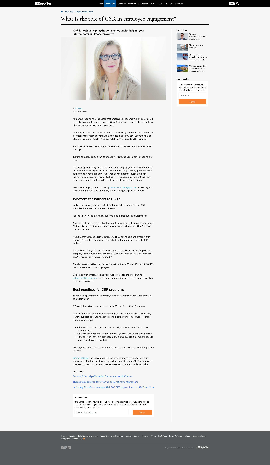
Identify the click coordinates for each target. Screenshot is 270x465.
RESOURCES (121, 3)
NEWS (101, 3)
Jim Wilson (78, 108)
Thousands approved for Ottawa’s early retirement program (105, 381)
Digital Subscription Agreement (87, 436)
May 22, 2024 (77, 111)
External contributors (198, 436)
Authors (187, 436)
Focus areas (69, 11)
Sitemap (75, 438)
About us (136, 436)
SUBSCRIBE (169, 3)
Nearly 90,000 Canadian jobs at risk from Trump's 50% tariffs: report (198, 57)
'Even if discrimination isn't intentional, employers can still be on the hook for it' (198, 36)
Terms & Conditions (117, 436)
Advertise (128, 436)
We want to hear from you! (196, 46)
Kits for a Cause (81, 358)
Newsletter (72, 436)
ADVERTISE (179, 3)
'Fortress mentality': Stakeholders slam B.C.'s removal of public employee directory (197, 68)
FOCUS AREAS (110, 3)
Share (85, 111)
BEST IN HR (132, 3)
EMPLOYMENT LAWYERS (147, 3)
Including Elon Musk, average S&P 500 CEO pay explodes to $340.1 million (113, 387)
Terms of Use (104, 436)
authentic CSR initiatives (85, 278)
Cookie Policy (162, 436)
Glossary (63, 436)
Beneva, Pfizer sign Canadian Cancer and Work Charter (103, 376)
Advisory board (65, 438)
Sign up (142, 412)
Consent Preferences (175, 436)
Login (231, 4)
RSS (81, 438)
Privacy (153, 436)
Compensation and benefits (84, 11)
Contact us (145, 436)
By (77, 108)
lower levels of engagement (123, 187)
